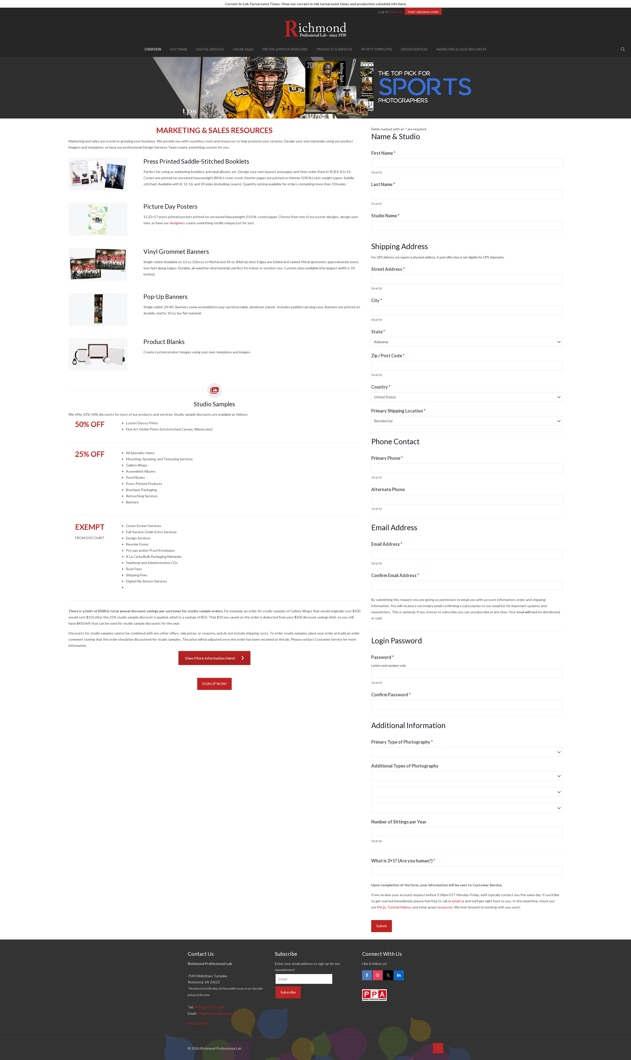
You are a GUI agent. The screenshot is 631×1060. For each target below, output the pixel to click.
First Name (383, 153)
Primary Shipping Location (398, 410)
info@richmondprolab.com (217, 1013)
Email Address (386, 544)
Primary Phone (387, 458)
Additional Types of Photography (404, 766)
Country (380, 387)
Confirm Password (391, 694)
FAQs (381, 907)
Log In (383, 12)
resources (445, 907)
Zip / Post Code (387, 355)
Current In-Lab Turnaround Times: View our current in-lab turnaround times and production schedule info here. (315, 4)
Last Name (383, 184)
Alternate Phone (388, 489)
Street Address (388, 269)
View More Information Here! (210, 658)
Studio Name (385, 215)
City (376, 300)
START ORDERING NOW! (423, 12)
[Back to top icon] (438, 1048)
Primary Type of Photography (402, 742)
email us (458, 901)
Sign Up (396, 12)
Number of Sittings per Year (398, 821)
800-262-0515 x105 (209, 1007)
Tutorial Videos (399, 907)
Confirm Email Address (395, 575)
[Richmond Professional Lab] (315, 29)
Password (382, 657)
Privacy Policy (198, 1023)
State (378, 331)
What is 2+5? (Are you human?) (403, 860)
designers (177, 223)
